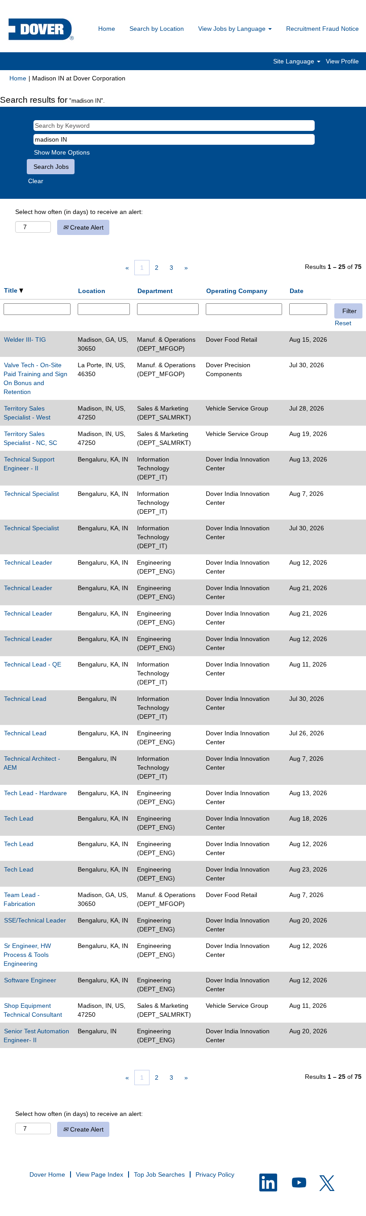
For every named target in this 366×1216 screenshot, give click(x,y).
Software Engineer (30, 980)
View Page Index (99, 1174)
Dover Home (47, 1174)
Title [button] (11, 290)
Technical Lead (25, 698)
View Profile (342, 61)
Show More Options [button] (62, 152)
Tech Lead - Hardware (35, 793)
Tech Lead (18, 818)
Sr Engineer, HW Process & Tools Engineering (27, 954)
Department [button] (155, 290)
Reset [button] (343, 323)
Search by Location (156, 28)
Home (106, 28)
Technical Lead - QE (32, 664)
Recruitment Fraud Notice (322, 28)
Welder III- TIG (25, 339)
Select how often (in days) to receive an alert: (79, 211)
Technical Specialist (31, 493)
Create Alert (86, 227)
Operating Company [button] (236, 290)
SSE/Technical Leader (35, 920)
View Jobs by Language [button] (232, 28)
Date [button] (297, 290)
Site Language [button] (294, 61)
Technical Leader (28, 562)
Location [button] (91, 290)
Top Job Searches (159, 1174)
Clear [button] (35, 180)
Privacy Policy (214, 1174)
